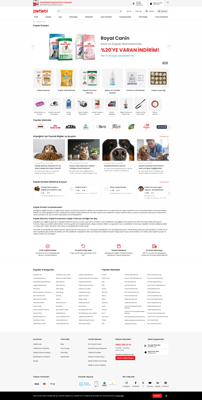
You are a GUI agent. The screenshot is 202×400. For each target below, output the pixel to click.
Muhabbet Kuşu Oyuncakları (88, 313)
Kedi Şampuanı (61, 302)
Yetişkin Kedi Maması (40, 285)
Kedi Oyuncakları (38, 302)
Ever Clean (105, 316)
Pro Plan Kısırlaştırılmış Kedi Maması (133, 307)
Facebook (135, 386)
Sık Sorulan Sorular (94, 344)
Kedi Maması (37, 275)
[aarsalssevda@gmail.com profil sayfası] (37, 189)
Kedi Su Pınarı (37, 313)
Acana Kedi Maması (131, 289)
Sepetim (164, 11)
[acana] (71, 126)
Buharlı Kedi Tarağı (62, 310)
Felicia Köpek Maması (154, 302)
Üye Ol (129, 11)
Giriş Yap (138, 11)
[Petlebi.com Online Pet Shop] (40, 11)
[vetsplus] (86, 126)
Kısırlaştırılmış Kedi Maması (41, 282)
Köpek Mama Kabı (84, 292)
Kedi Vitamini (60, 282)
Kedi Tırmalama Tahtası (41, 310)
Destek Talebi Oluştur (125, 358)
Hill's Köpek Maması (154, 289)
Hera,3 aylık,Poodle (118, 187)
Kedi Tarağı (59, 292)
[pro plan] (40, 126)
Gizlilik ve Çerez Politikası (97, 365)
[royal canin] (55, 126)
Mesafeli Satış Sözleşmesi (97, 348)
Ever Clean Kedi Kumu (154, 323)
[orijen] (146, 126)
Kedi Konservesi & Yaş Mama (42, 292)
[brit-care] (101, 126)
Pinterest (165, 386)
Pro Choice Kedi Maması (155, 278)
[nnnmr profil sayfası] (141, 189)
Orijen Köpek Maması (154, 310)
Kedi (36, 17)
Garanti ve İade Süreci (96, 357)
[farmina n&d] (131, 126)
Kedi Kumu (36, 289)
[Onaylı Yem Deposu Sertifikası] (96, 384)
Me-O (103, 313)
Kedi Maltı (59, 306)
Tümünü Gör (164, 136)
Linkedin (158, 386)
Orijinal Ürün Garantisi (41, 348)
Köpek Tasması (84, 296)
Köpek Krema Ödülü (39, 323)
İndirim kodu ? (81, 187)
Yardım (151, 11)
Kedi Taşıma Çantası (40, 299)
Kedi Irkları (64, 352)
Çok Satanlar (106, 17)
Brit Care (104, 292)
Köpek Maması (61, 313)
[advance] (162, 126)
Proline (104, 320)
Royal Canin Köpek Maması (156, 285)
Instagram (126, 386)
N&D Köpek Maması (154, 292)
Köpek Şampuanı (84, 302)
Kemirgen (73, 17)
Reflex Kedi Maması (131, 299)
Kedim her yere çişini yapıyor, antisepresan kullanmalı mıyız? (154, 188)
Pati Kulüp (143, 17)
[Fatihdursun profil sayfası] (71, 189)
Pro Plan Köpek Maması (155, 282)
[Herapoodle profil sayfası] (106, 189)
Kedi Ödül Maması (39, 296)
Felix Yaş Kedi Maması (154, 275)
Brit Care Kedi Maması (132, 292)
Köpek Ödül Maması (85, 282)
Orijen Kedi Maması (131, 302)
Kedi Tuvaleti (37, 306)
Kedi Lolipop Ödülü (85, 323)
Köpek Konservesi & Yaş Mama (88, 278)
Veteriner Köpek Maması (86, 320)
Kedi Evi (58, 299)
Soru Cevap (65, 348)
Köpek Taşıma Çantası (86, 285)
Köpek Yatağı (83, 299)
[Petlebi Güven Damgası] (85, 384)
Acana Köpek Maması (155, 296)
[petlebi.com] (34, 22)
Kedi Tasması (60, 285)
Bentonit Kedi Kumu (39, 316)
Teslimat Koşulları (94, 352)
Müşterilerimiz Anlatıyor (41, 357)
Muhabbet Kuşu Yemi (85, 310)
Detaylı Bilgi (120, 396)
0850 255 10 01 (123, 344)
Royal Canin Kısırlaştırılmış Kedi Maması (134, 312)
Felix (103, 323)
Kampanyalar (125, 17)
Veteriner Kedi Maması (86, 316)
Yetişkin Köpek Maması (86, 275)
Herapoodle (114, 193)
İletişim (35, 361)
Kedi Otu (58, 296)
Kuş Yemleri (82, 306)
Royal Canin (106, 278)
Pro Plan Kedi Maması (131, 275)
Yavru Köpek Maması (63, 316)
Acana (104, 289)
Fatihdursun (79, 193)
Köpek (48, 17)
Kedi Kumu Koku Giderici (64, 278)
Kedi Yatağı (59, 289)
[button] (169, 46)
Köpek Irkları (65, 357)
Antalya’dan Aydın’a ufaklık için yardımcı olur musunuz (51, 188)
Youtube (150, 386)
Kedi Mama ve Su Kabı (63, 275)
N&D (103, 285)
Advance (105, 302)
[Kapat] (167, 3)
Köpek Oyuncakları (85, 289)
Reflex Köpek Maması (154, 306)
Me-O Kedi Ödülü (153, 320)
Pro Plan (104, 275)
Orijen (103, 306)
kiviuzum (147, 196)
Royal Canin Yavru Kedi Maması (158, 316)
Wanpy (104, 310)
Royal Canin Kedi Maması (133, 278)
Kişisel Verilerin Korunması (97, 361)
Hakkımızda (37, 344)
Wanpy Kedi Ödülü (131, 324)
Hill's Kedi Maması (130, 282)
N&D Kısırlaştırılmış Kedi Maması (135, 320)
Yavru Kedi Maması (39, 278)
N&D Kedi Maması (130, 285)
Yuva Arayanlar (161, 17)
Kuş (60, 17)
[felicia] (116, 126)
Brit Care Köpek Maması (155, 299)
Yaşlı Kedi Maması (62, 320)
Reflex (103, 299)
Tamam (157, 396)
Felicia (104, 296)
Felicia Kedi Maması (131, 296)
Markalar (89, 17)
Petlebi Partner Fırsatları (41, 352)
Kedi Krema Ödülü (39, 320)
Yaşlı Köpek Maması (62, 323)
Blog (62, 344)
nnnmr (148, 198)
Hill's (103, 282)
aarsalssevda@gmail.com (50, 196)
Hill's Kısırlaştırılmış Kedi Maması (135, 317)
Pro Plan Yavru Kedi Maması (156, 313)
